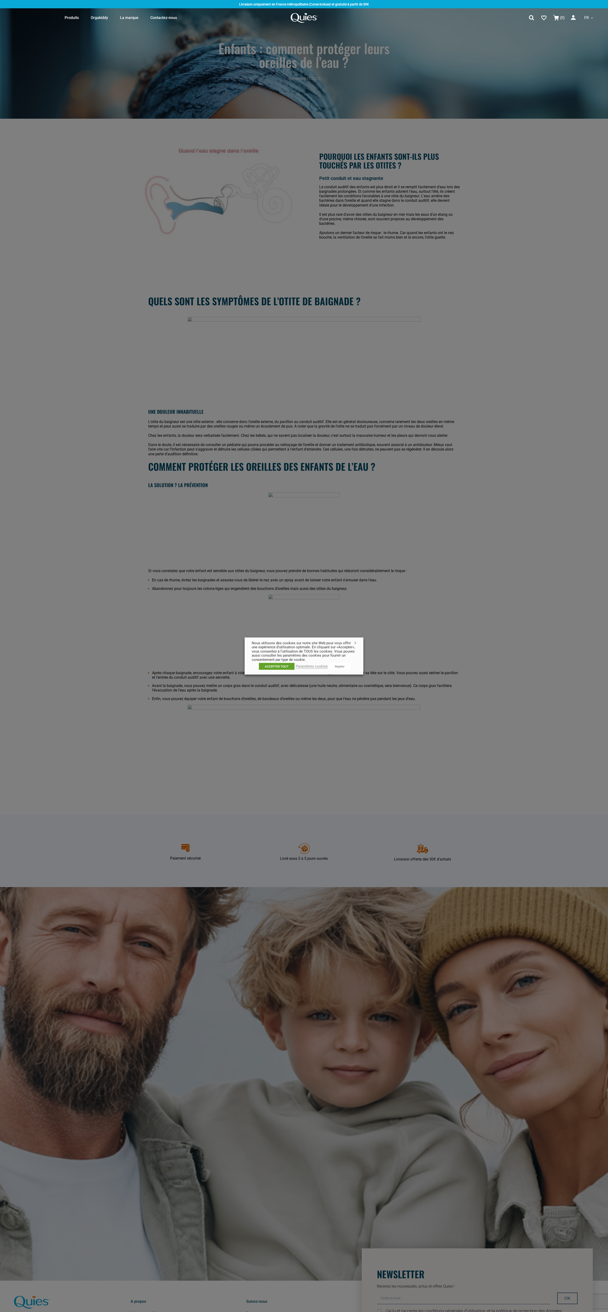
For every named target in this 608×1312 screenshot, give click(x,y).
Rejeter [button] (340, 666)
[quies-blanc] (304, 14)
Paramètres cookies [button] (312, 666)
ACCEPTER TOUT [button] (277, 666)
